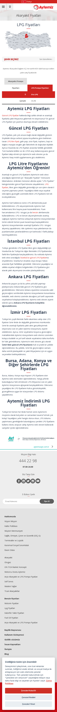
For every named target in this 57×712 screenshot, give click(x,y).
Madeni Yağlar (11, 586)
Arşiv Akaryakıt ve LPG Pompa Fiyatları (21, 576)
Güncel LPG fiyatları (10, 115)
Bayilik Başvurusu (13, 630)
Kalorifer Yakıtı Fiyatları (14, 613)
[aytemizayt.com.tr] (31, 441)
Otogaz (8, 562)
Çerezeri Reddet (28, 697)
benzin (35, 212)
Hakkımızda (10, 516)
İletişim (8, 649)
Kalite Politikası (11, 526)
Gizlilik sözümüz (12, 639)
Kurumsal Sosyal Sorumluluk (17, 545)
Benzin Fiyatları (12, 598)
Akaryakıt (8, 557)
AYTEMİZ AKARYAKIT (45, 7)
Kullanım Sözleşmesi (14, 635)
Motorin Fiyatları (12, 603)
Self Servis (9, 581)
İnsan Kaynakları (12, 644)
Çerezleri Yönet (28, 704)
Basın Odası (10, 550)
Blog (7, 654)
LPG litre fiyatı (13, 141)
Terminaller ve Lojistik (14, 540)
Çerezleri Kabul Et (28, 690)
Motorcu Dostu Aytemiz (15, 572)
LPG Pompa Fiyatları (40, 88)
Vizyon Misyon (11, 521)
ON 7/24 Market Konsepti (16, 567)
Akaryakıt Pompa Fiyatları (15, 82)
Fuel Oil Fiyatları (11, 617)
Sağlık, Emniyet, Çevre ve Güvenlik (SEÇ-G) (23, 535)
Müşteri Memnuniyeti (14, 531)
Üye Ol (47, 501)
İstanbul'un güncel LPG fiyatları (33, 257)
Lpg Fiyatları (10, 608)
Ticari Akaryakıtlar (12, 591)
